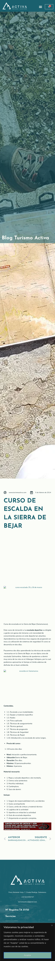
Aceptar (27, 955)
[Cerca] (52, 925)
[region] (27, 942)
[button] (40, 6)
